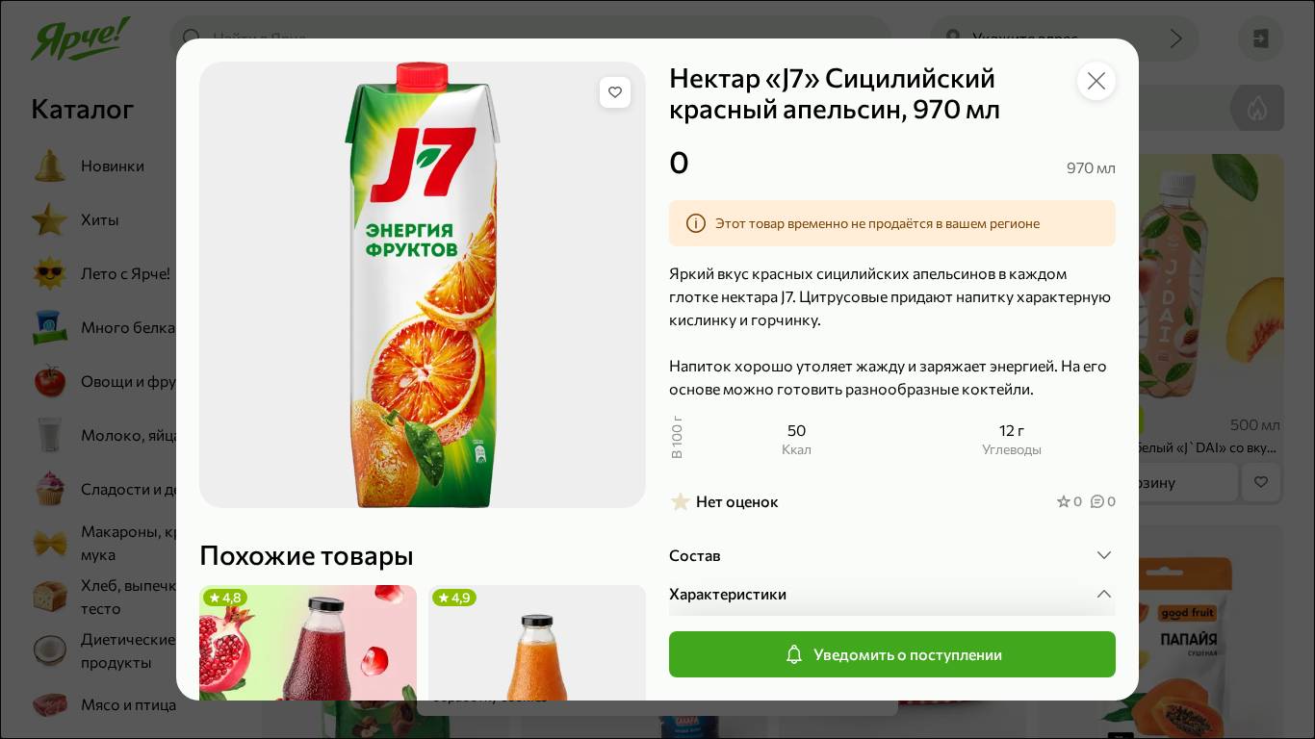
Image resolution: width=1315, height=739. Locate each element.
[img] (615, 92)
